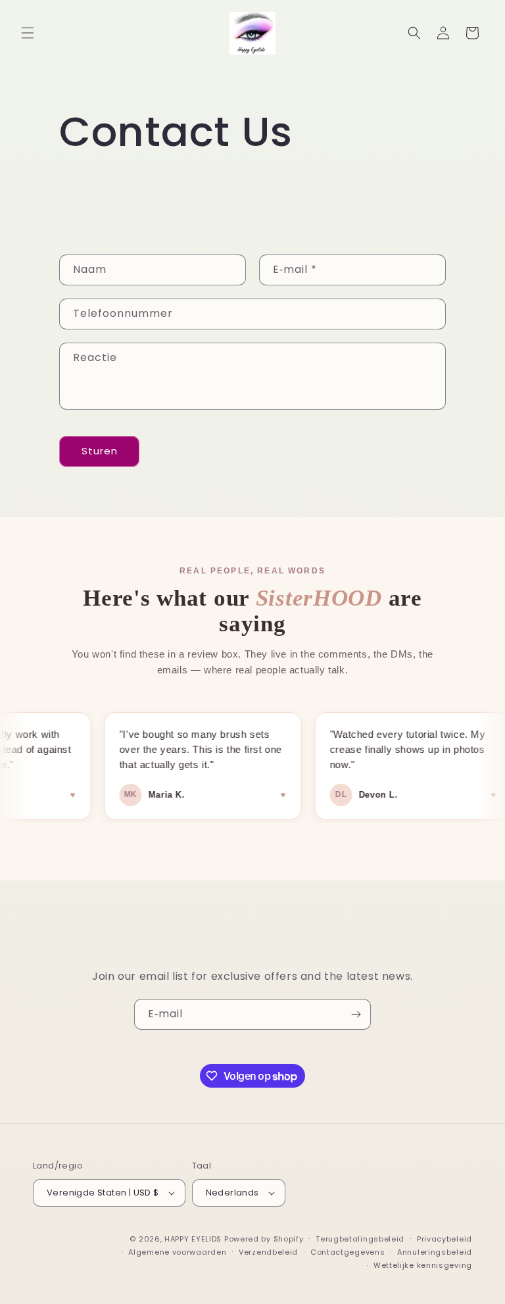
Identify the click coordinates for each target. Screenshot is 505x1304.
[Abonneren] (355, 1014)
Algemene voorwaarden (177, 1252)
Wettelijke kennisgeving (422, 1265)
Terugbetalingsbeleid (360, 1239)
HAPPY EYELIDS (194, 1239)
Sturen (100, 451)
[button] (27, 32)
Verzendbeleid (268, 1252)
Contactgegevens (347, 1252)
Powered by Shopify (264, 1239)
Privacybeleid (444, 1239)
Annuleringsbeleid (434, 1252)
